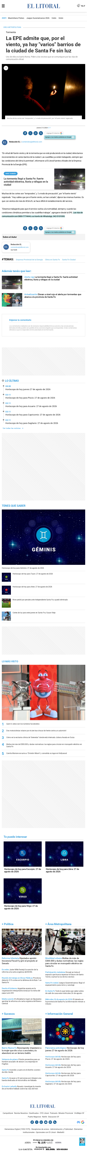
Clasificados (34, 1113)
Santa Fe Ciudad (69, 260)
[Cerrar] (73, 137)
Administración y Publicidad (61, 1129)
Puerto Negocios (34, 1117)
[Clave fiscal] (82, 1145)
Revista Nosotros (21, 1113)
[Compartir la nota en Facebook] (25, 133)
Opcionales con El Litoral (46, 1132)
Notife (44, 1117)
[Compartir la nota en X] (30, 133)
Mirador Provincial (65, 1113)
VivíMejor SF (79, 1113)
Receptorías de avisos (40, 1129)
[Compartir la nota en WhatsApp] (35, 133)
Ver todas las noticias (12, 428)
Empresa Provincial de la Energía (29, 260)
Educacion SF (53, 1117)
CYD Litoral (44, 1113)
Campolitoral (8, 1113)
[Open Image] (6, 68)
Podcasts (53, 1113)
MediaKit (60, 1132)
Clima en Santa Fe (52, 260)
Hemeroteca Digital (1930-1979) (17, 1129)
